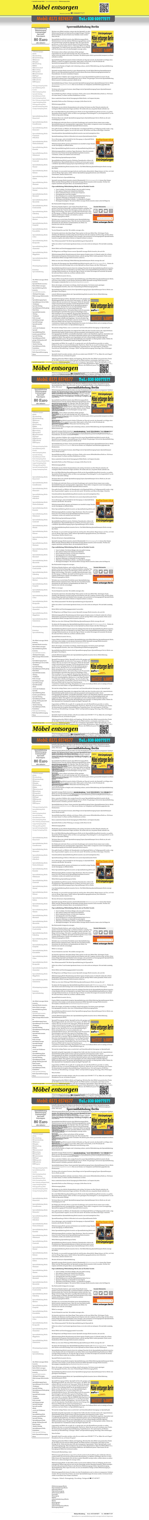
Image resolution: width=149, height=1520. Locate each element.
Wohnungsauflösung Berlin (39, 104)
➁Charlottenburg (37, 58)
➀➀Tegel (35, 76)
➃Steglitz (35, 62)
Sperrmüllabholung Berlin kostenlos (62, 84)
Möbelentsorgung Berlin (93, 180)
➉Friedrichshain (37, 74)
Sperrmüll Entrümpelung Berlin (40, 106)
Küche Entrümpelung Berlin (39, 98)
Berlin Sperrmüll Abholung (39, 350)
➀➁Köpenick (36, 78)
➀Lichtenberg (36, 55)
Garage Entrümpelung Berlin (39, 102)
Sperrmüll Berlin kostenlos (38, 292)
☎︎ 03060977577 (77, 13)
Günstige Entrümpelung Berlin (39, 108)
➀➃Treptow (36, 82)
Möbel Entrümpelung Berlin (39, 92)
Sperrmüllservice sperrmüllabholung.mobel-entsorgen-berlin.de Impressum (92, 1516)
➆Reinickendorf (37, 68)
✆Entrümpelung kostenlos (40, 266)
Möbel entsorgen (55, 7)
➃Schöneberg (36, 64)
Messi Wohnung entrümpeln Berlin (40, 100)
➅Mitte (34, 66)
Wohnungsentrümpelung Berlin (39, 85)
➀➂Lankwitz (36, 80)
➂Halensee (36, 60)
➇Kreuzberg (36, 69)
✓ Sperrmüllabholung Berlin (51, 1)
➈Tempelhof (36, 72)
